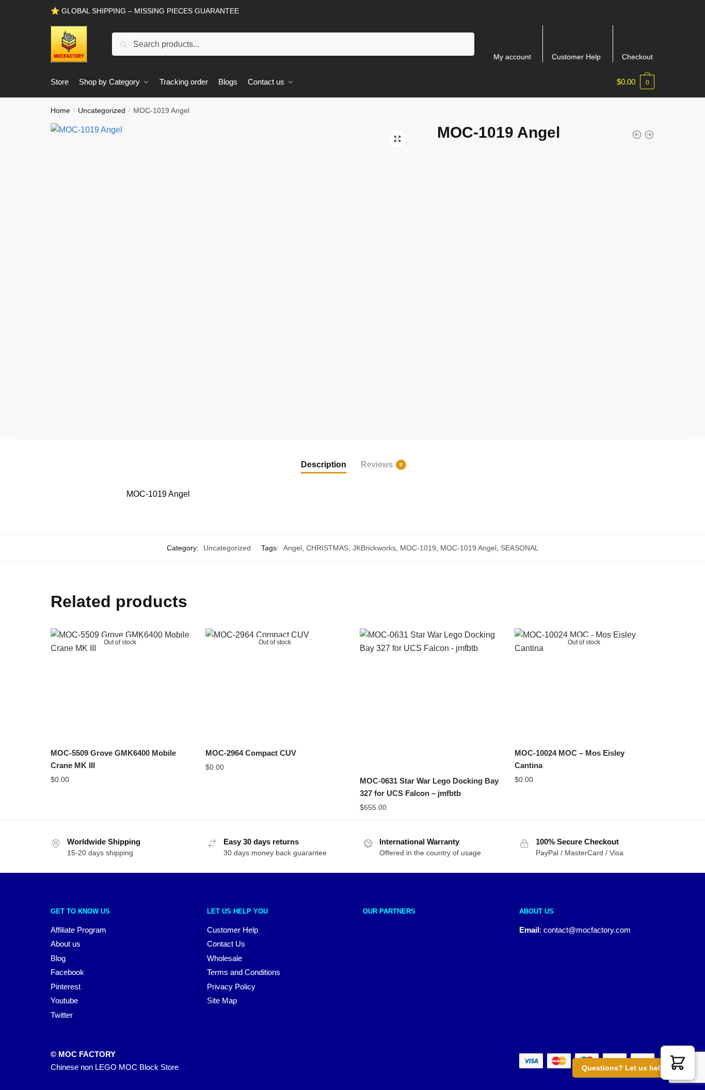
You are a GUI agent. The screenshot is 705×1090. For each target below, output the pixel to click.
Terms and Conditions (243, 972)
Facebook (67, 972)
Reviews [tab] (377, 464)
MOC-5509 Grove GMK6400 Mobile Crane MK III (113, 759)
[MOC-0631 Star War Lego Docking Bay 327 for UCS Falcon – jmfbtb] (429, 698)
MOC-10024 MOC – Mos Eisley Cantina (569, 759)
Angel (292, 548)
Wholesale (224, 958)
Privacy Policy (231, 986)
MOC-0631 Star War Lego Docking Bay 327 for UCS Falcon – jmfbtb (429, 787)
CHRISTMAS (327, 548)
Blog (58, 958)
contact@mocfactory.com (587, 929)
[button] (397, 139)
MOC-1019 (418, 548)
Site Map (222, 1000)
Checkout (637, 57)
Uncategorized (101, 110)
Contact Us (226, 943)
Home (60, 110)
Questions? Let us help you (631, 1068)
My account (512, 57)
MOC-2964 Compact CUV (250, 753)
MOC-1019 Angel (468, 548)
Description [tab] (323, 464)
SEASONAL (520, 548)
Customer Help (576, 57)
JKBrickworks (374, 548)
